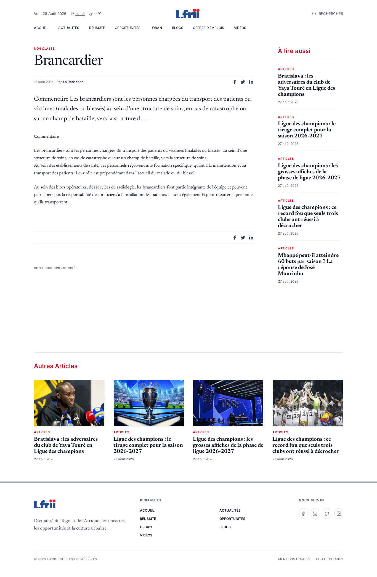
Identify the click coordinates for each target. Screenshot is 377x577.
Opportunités (127, 28)
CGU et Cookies (329, 559)
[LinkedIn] (315, 513)
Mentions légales (294, 559)
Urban (156, 28)
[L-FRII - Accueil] (188, 13)
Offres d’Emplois (208, 28)
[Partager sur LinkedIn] (251, 81)
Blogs (177, 28)
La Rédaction (73, 82)
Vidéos (240, 28)
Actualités (68, 28)
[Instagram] (338, 513)
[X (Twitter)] (327, 513)
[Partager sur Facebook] (234, 81)
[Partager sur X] (242, 81)
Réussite (97, 28)
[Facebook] (303, 513)
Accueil (41, 28)
